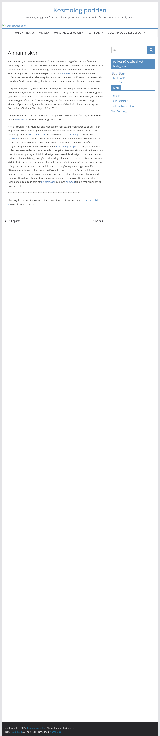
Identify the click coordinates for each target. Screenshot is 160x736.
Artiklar (94, 32)
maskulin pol (73, 134)
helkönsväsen (48, 181)
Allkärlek (98, 221)
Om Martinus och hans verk (32, 32)
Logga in (115, 95)
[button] (82, 33)
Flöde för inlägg (119, 100)
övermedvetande (37, 134)
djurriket (12, 138)
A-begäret (14, 221)
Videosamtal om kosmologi (124, 32)
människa (65, 73)
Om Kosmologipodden (67, 32)
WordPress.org (119, 111)
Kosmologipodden (80, 10)
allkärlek (70, 181)
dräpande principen (66, 146)
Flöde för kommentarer (123, 106)
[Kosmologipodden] (14, 26)
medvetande (21, 119)
